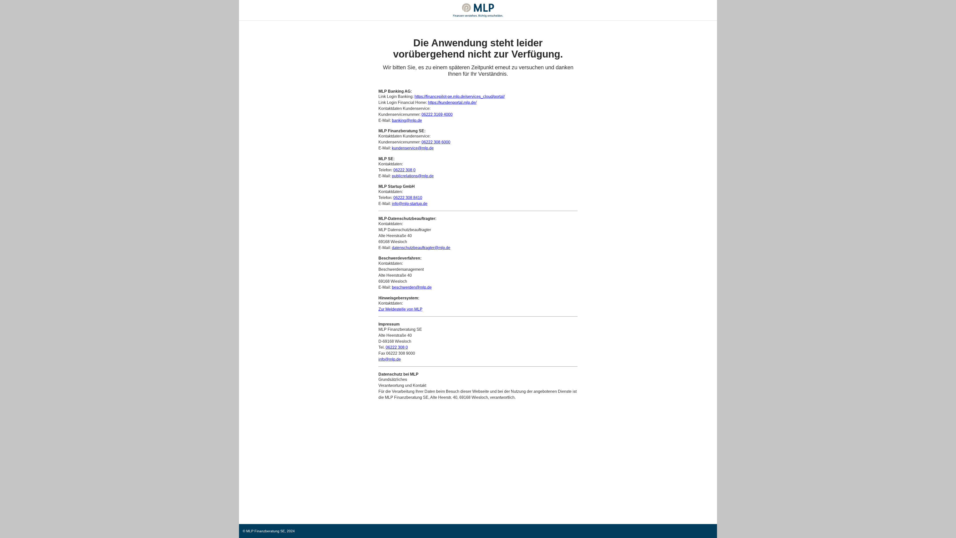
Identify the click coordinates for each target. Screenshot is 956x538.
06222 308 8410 (407, 198)
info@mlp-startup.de (409, 204)
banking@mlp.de (407, 120)
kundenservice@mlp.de (413, 148)
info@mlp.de (389, 359)
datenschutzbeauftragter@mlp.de (421, 248)
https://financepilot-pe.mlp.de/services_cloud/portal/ (460, 96)
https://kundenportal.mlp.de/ (452, 102)
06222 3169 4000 (437, 114)
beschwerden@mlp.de (412, 287)
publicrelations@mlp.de (413, 176)
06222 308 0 (404, 170)
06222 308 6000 (435, 142)
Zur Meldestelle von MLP (400, 309)
